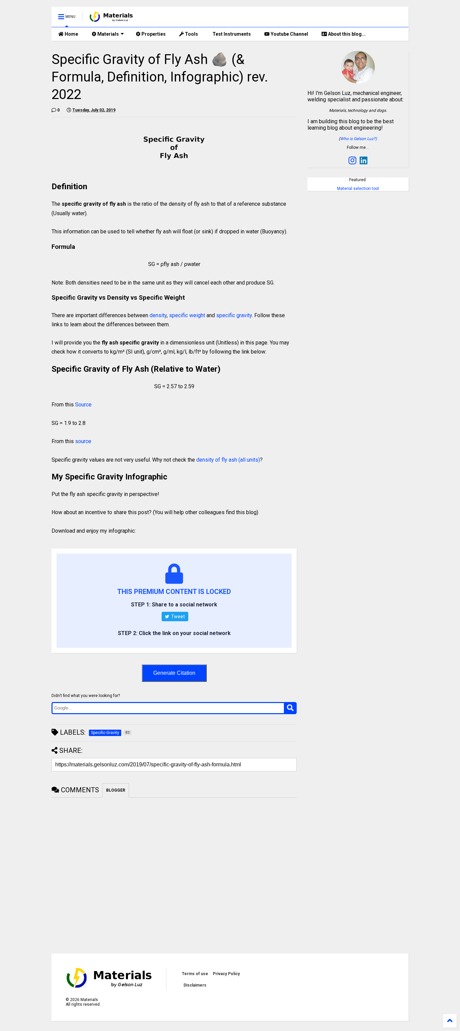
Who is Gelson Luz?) (358, 138)
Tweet (177, 616)
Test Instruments (231, 34)
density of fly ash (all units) (228, 460)
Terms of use (195, 973)
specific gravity (234, 315)
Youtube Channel (289, 34)
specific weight (187, 315)
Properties (153, 34)
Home (71, 34)
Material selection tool (358, 188)
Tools (191, 34)
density (158, 315)
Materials (107, 34)
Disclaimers (195, 985)
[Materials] (111, 19)
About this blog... (346, 34)
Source (83, 404)
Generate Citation (174, 673)
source (83, 441)
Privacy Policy (226, 973)
